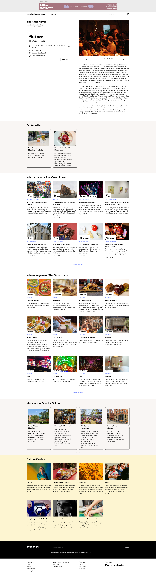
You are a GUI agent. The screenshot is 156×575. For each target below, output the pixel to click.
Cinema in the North (59, 519)
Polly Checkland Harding (35, 25)
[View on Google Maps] (69, 46)
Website (34, 53)
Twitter (81, 564)
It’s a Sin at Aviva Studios (87, 202)
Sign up (127, 547)
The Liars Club (57, 376)
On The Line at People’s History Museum (37, 203)
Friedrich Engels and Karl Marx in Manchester (64, 203)
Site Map (56, 564)
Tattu (80, 376)
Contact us (30, 562)
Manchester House (111, 300)
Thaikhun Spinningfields (87, 337)
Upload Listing (57, 566)
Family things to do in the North (37, 519)
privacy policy (87, 552)
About (29, 564)
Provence (108, 337)
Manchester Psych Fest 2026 (62, 244)
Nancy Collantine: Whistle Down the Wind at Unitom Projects (117, 203)
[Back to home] (36, 15)
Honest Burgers (32, 337)
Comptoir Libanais (33, 300)
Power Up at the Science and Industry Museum (114, 245)
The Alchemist (57, 337)
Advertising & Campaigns (61, 562)
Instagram (82, 566)
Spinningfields (116, 74)
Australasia (57, 300)
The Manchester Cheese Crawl (89, 244)
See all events (78, 265)
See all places (78, 392)
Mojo (28, 376)
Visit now (65, 59)
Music (107, 482)
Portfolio (108, 376)
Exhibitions (82, 482)
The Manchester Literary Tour (36, 244)
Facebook (41, 53)
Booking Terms (31, 570)
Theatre (29, 482)
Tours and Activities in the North (89, 519)
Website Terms (31, 568)
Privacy (29, 566)
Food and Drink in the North (62, 482)
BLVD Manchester (85, 300)
